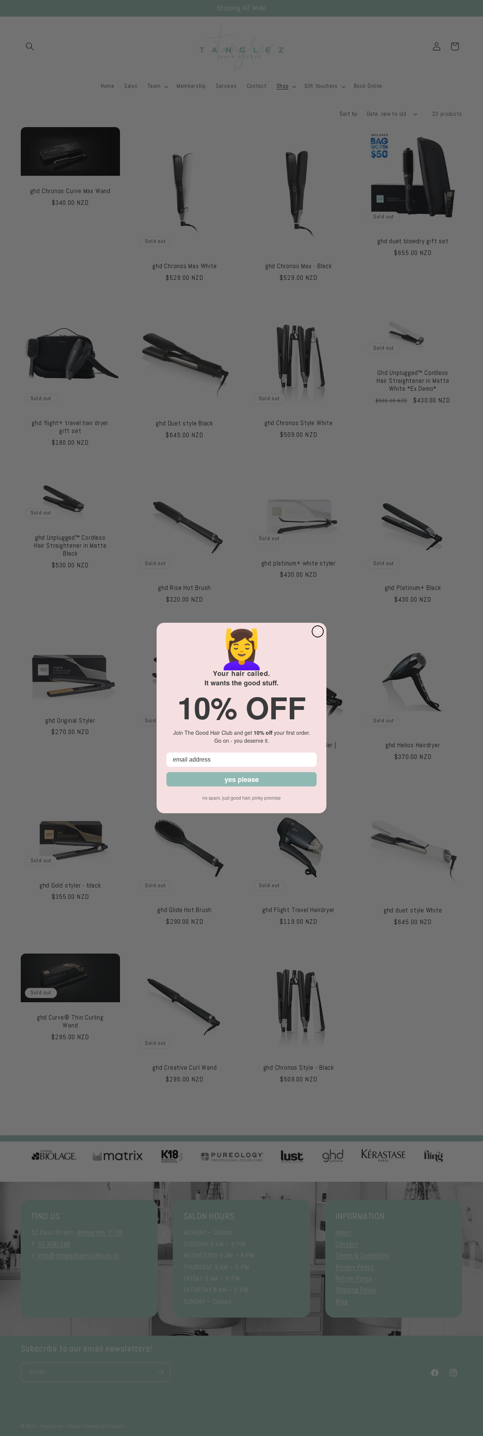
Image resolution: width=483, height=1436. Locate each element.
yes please (242, 779)
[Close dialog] (317, 631)
